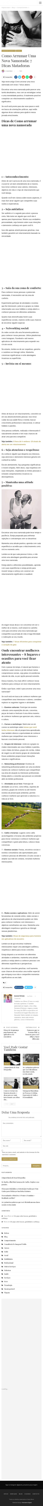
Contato (36, 1493)
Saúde (6, 1274)
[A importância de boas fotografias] (12, 1059)
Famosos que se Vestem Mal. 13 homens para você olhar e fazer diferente (32, 1034)
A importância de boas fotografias (13, 1178)
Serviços (7, 1278)
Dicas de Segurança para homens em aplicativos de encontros (11, 1033)
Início (6, 1493)
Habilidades (8, 1259)
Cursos (6, 1248)
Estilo (6, 1252)
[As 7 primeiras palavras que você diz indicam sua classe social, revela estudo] (31, 1059)
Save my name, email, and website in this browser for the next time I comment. (20, 1153)
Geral (19, 50)
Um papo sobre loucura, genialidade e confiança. (25, 1222)
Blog (7, 1063)
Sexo (6, 1281)
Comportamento (8, 50)
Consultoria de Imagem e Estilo (15, 1244)
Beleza (7, 1087)
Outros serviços (10, 1267)
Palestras (7, 1270)
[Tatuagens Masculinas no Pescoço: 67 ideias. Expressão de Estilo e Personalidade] (31, 1083)
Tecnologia (8, 1285)
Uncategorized (9, 1289)
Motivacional (8, 1263)
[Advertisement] (21, 150)
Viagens (7, 1293)
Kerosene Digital (27, 1502)
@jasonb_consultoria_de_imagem (27, 1485)
